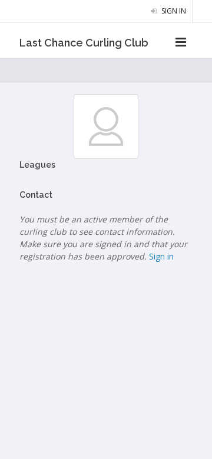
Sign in (173, 11)
